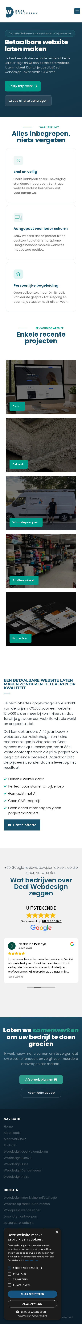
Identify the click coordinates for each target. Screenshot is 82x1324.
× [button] (56, 1232)
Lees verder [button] (15, 977)
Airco (16, 406)
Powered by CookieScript (32, 1316)
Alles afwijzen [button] (32, 1303)
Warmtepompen (25, 522)
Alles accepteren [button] (32, 1294)
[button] (77, 11)
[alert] (32, 1274)
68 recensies (52, 921)
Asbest (17, 464)
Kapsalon (19, 638)
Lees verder (30, 1260)
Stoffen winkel (23, 580)
